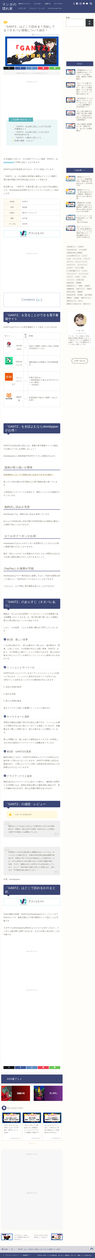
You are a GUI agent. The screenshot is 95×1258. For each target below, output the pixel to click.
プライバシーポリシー (12, 1255)
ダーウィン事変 (79, 267)
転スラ (80, 300)
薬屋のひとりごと (71, 300)
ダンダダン (38, 4)
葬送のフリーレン (25, 4)
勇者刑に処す (70, 282)
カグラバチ (22, 8)
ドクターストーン (71, 273)
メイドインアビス (83, 273)
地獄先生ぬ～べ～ (71, 285)
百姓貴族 (76, 297)
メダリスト (70, 276)
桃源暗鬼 (80, 291)
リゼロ (84, 276)
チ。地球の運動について (73, 270)
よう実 (68, 258)
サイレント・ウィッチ (37, 8)
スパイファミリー (82, 264)
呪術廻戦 (78, 282)
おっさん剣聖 (82, 249)
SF (5, 22)
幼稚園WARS (70, 288)
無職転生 (69, 297)
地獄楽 (80, 285)
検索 (68, 18)
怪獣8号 (48, 4)
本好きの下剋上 (71, 291)
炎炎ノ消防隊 (88, 294)
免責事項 (25, 1255)
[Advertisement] (31, 100)
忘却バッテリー (80, 288)
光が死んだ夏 (79, 279)
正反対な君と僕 (71, 294)
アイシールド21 (77, 258)
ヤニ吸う (77, 276)
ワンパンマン (70, 279)
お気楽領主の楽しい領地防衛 (74, 252)
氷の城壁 (80, 294)
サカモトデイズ (71, 264)
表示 (39, 300)
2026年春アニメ (71, 246)
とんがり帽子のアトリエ (73, 255)
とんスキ (84, 255)
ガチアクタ (70, 261)
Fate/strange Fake (55, 8)
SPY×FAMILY (58, 4)
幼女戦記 (87, 285)
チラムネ (84, 270)
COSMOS (80, 246)
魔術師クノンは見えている (74, 303)
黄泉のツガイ (86, 303)
